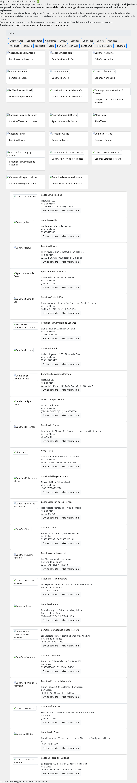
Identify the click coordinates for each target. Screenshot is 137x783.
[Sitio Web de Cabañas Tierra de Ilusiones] (25, 115)
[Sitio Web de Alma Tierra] (111, 115)
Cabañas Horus (17, 140)
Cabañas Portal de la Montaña (67, 96)
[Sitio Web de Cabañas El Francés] (24, 426)
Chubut (63, 40)
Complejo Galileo (60, 140)
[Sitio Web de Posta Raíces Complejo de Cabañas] (25, 154)
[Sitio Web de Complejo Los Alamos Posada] (68, 177)
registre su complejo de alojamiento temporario (39, 25)
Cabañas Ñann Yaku (105, 77)
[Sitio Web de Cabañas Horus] (25, 134)
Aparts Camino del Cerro (64, 121)
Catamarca (50, 40)
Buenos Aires (16, 40)
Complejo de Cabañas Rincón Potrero (60, 629)
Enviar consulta (50, 210)
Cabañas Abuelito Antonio (22, 59)
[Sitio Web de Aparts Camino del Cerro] (68, 115)
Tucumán (120, 45)
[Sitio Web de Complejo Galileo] (68, 134)
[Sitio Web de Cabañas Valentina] (111, 53)
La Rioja (100, 40)
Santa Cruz (86, 45)
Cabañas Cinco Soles (51, 194)
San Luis (73, 45)
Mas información (70, 210)
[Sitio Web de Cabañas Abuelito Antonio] (25, 53)
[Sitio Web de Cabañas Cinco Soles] (25, 196)
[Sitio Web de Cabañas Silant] (22, 529)
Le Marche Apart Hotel (20, 96)
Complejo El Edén (18, 77)
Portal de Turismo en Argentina (65, 7)
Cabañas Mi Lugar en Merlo (23, 183)
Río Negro (40, 45)
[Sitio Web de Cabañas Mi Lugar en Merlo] (25, 177)
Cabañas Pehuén (60, 77)
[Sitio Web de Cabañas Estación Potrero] (111, 152)
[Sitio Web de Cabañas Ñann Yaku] (111, 71)
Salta (51, 45)
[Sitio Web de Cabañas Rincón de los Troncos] (68, 152)
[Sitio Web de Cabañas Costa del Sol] (68, 53)
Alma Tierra (100, 121)
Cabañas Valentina (104, 59)
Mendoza (112, 40)
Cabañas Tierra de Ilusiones (23, 121)
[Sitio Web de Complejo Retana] (111, 134)
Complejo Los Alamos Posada (67, 183)
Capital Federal (34, 40)
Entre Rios (88, 40)
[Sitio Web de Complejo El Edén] (25, 71)
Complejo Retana (103, 140)
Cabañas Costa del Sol (63, 59)
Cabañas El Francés (50, 425)
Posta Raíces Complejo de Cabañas (58, 322)
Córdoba (75, 40)
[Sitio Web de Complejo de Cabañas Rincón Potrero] (111, 91)
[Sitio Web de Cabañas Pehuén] (68, 71)
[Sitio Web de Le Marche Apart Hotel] (25, 90)
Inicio (11, 32)
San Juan (61, 45)
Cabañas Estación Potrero (108, 158)
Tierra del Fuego (104, 45)
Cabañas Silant (48, 527)
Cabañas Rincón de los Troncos (67, 158)
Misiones (14, 45)
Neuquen (27, 45)
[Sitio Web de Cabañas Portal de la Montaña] (68, 90)
